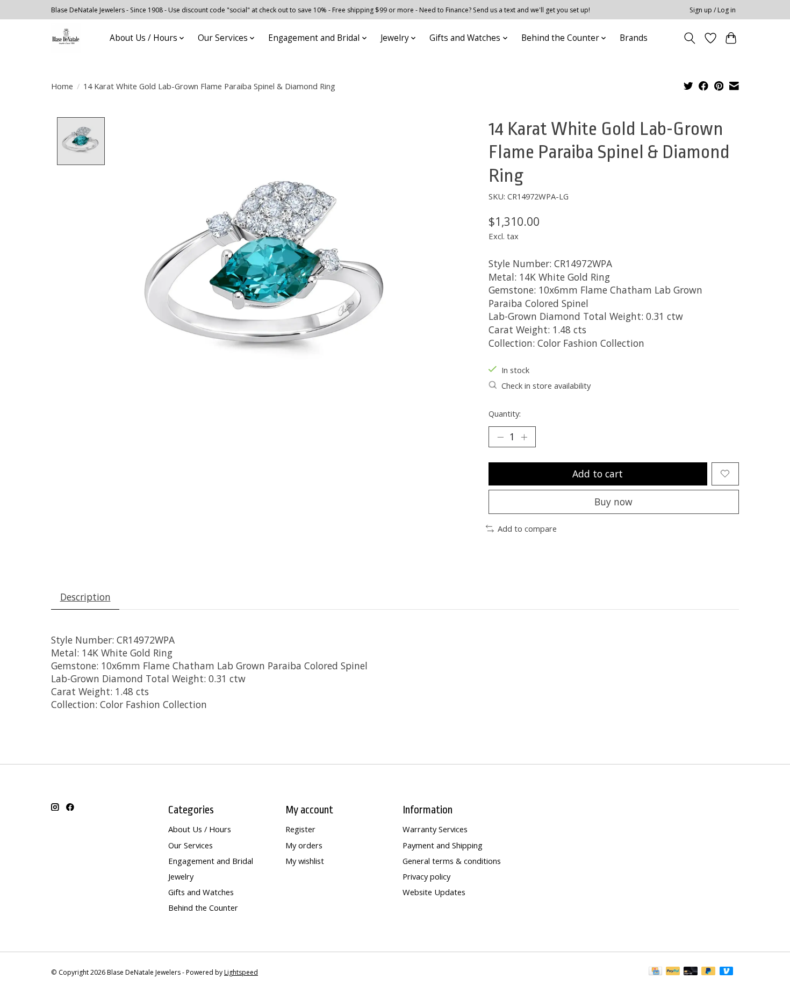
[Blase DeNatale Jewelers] (66, 38)
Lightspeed (241, 972)
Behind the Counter (203, 907)
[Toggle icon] (690, 38)
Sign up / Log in (713, 10)
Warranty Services (435, 829)
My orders (303, 845)
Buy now (613, 501)
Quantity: (505, 413)
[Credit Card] (655, 972)
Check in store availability (546, 385)
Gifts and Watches (201, 892)
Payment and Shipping (443, 845)
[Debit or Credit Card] (691, 972)
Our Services (190, 845)
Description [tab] (85, 596)
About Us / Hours (199, 829)
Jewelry (180, 876)
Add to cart (597, 473)
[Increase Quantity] (524, 437)
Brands (634, 38)
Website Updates (434, 892)
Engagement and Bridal (210, 860)
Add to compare (527, 528)
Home (62, 86)
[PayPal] (673, 972)
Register (300, 829)
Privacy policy (426, 876)
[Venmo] (727, 972)
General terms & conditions (452, 860)
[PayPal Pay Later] (708, 972)
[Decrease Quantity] (500, 437)
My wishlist (304, 860)
